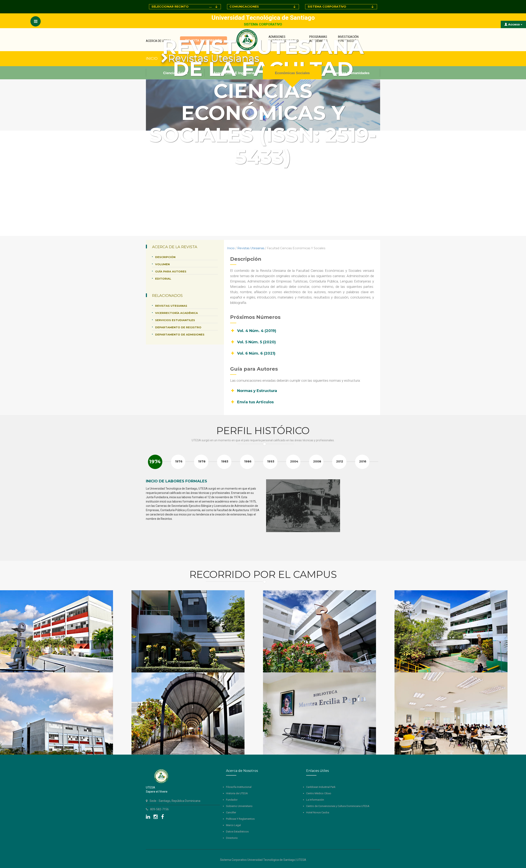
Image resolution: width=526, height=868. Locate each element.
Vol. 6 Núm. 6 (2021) (256, 353)
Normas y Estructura (257, 390)
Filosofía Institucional (238, 786)
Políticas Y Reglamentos (240, 818)
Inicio (231, 248)
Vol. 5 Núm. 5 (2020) (256, 342)
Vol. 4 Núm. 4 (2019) (256, 331)
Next (374, 516)
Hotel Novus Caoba (317, 812)
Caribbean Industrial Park (321, 786)
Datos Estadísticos (237, 831)
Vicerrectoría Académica (176, 313)
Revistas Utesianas (250, 248)
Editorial (163, 278)
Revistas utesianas (171, 305)
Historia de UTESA (237, 793)
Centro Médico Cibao (318, 793)
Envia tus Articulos (255, 402)
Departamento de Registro (178, 327)
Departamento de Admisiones (179, 334)
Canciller (231, 812)
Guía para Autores (170, 271)
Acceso (514, 24)
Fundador (232, 799)
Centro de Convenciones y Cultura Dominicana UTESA (337, 806)
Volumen (162, 264)
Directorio (232, 837)
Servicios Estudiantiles (175, 320)
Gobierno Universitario (239, 806)
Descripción (165, 257)
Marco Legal (233, 825)
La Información (315, 799)
